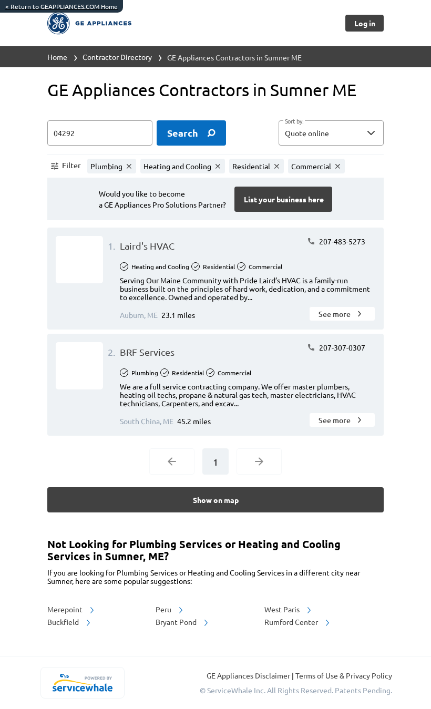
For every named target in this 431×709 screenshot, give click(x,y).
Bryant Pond (177, 621)
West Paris (282, 609)
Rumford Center (292, 621)
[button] (331, 133)
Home (57, 56)
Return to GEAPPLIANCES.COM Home (61, 6)
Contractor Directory (117, 56)
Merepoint (65, 609)
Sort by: (294, 121)
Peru (164, 609)
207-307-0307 (341, 347)
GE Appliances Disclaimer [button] (249, 675)
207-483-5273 (341, 241)
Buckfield (63, 621)
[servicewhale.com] (82, 682)
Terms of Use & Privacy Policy (343, 675)
